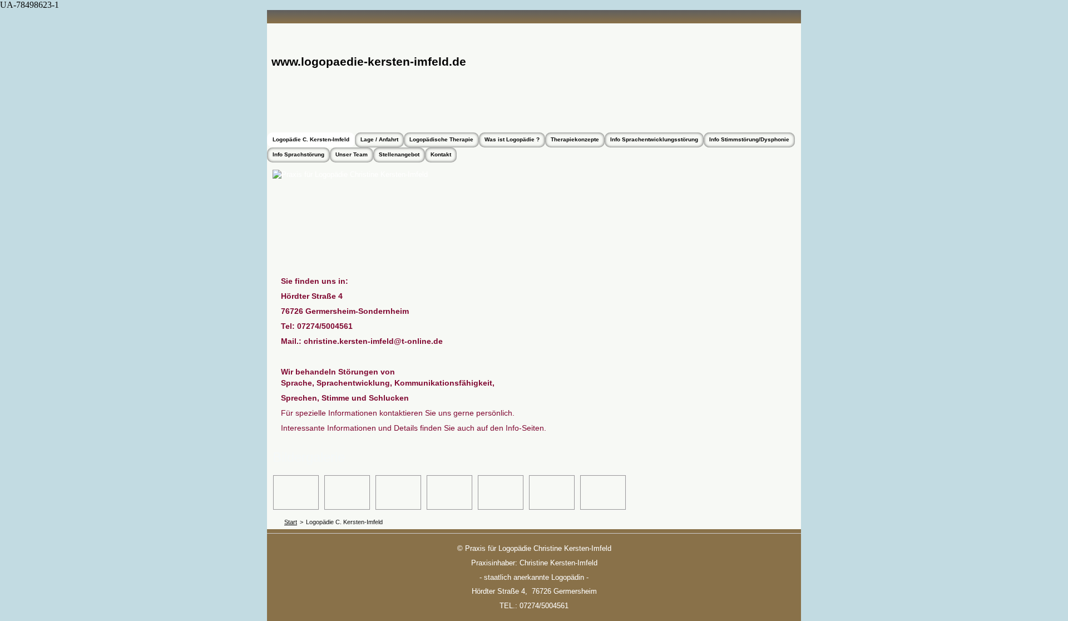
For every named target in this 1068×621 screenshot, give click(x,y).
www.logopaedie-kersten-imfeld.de (368, 61)
